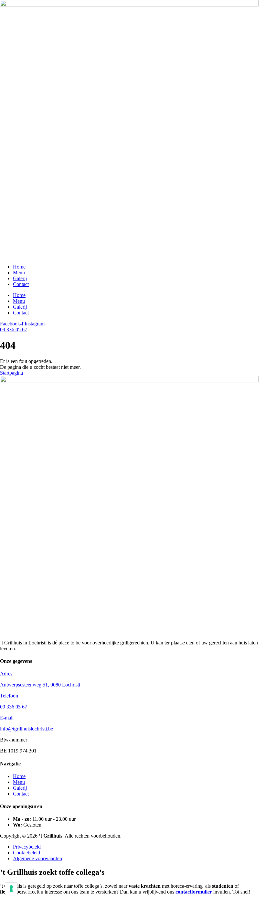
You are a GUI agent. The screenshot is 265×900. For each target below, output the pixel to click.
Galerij (20, 278)
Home (19, 266)
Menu (19, 272)
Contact (21, 284)
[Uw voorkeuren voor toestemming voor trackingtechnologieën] (11, 889)
